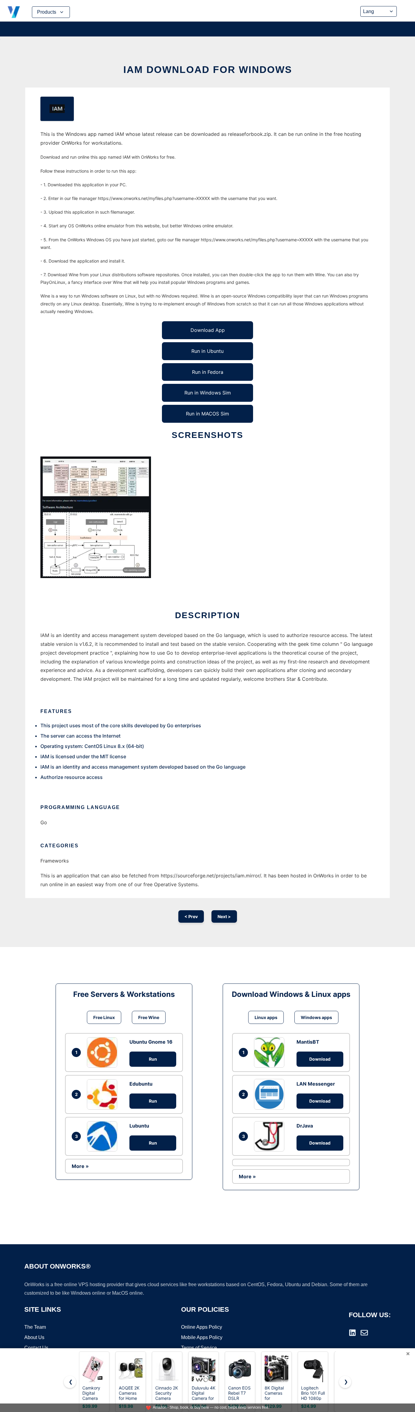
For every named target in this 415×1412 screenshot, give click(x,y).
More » (80, 1166)
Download (320, 1059)
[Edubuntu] (103, 1094)
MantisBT (308, 1042)
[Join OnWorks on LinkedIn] (352, 1332)
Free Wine (148, 1017)
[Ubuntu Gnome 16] (103, 1052)
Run (153, 1059)
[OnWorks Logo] (13, 12)
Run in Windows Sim (207, 393)
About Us (34, 1337)
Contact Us (36, 1347)
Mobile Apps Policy (201, 1337)
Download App (207, 330)
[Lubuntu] (103, 1136)
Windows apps (316, 1017)
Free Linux (104, 1017)
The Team (35, 1327)
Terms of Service (199, 1347)
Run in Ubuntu (207, 351)
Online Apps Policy (201, 1327)
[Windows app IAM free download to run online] (57, 109)
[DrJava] (270, 1136)
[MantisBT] (270, 1052)
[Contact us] (364, 1332)
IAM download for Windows (207, 69)
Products (46, 12)
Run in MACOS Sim (207, 414)
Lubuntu (139, 1126)
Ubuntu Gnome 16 (151, 1042)
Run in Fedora (207, 372)
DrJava (305, 1126)
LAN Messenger (316, 1084)
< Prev (191, 916)
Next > (224, 916)
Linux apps (266, 1017)
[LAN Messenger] (270, 1094)
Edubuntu (141, 1084)
